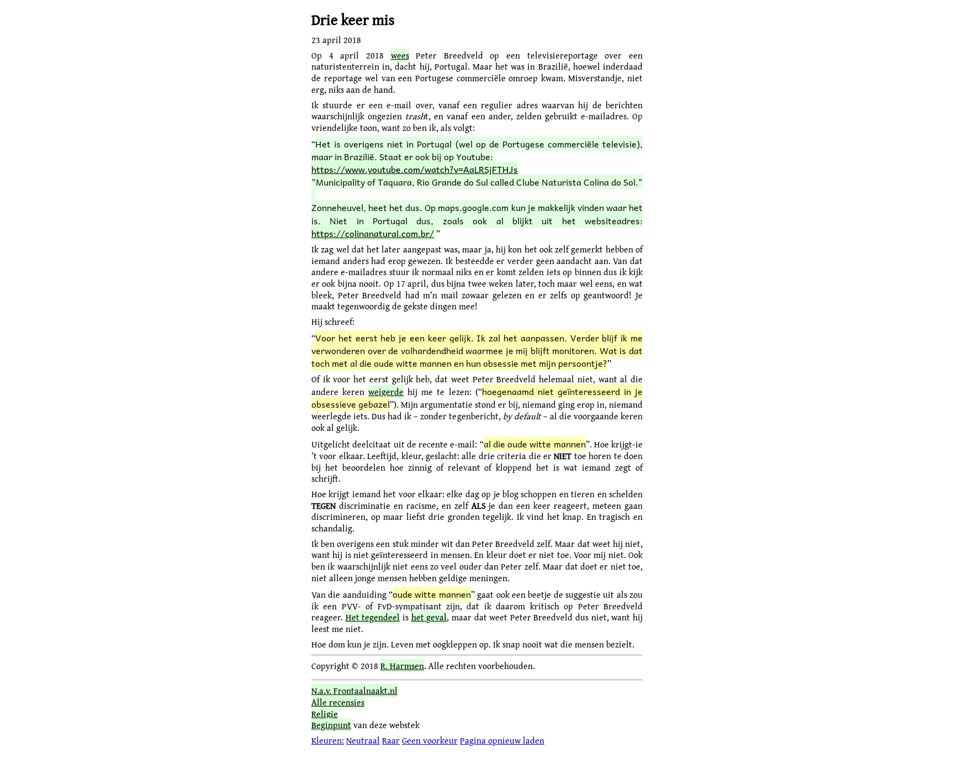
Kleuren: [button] (327, 740)
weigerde (386, 391)
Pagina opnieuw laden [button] (502, 740)
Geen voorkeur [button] (430, 740)
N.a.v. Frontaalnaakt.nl (354, 690)
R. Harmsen (402, 665)
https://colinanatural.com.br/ (372, 233)
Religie (324, 713)
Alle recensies (337, 702)
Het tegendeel (373, 617)
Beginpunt (331, 724)
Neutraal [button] (363, 740)
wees (400, 55)
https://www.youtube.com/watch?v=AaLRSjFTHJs (414, 169)
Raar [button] (391, 740)
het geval (429, 617)
